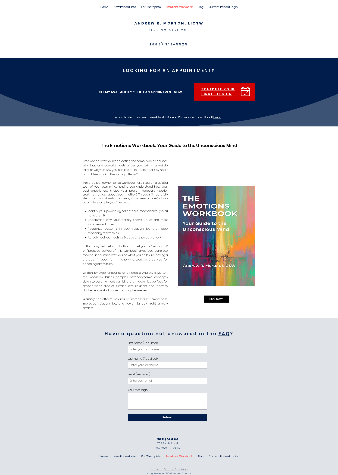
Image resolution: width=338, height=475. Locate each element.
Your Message (138, 390)
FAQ (224, 334)
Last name (143, 359)
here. (217, 117)
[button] (125, 7)
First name (143, 343)
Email (139, 374)
